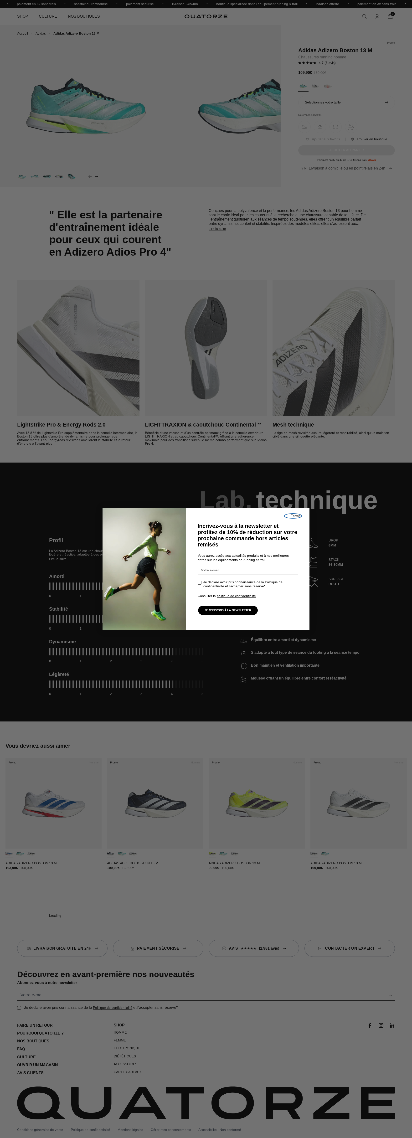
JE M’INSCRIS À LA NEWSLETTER (228, 610)
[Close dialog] (293, 516)
